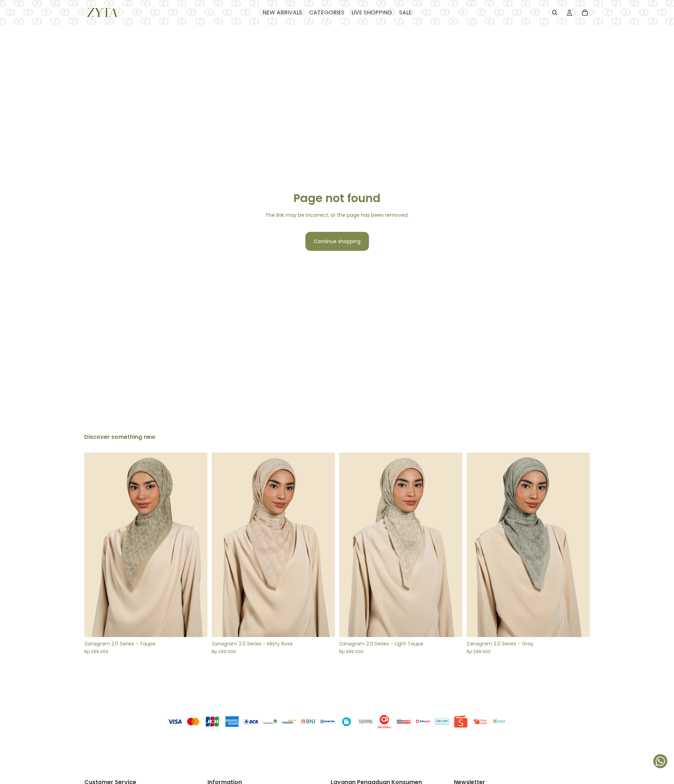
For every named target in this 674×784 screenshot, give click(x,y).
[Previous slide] (94, 544)
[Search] (554, 12)
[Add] (196, 626)
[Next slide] (196, 544)
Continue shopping (337, 241)
